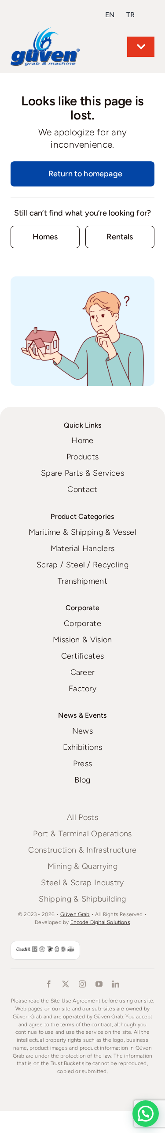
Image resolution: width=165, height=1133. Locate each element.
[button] (145, 1113)
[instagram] (83, 984)
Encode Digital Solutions (100, 922)
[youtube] (99, 984)
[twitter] (66, 984)
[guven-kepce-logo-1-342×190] (45, 31)
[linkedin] (116, 984)
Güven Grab (75, 914)
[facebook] (49, 984)
